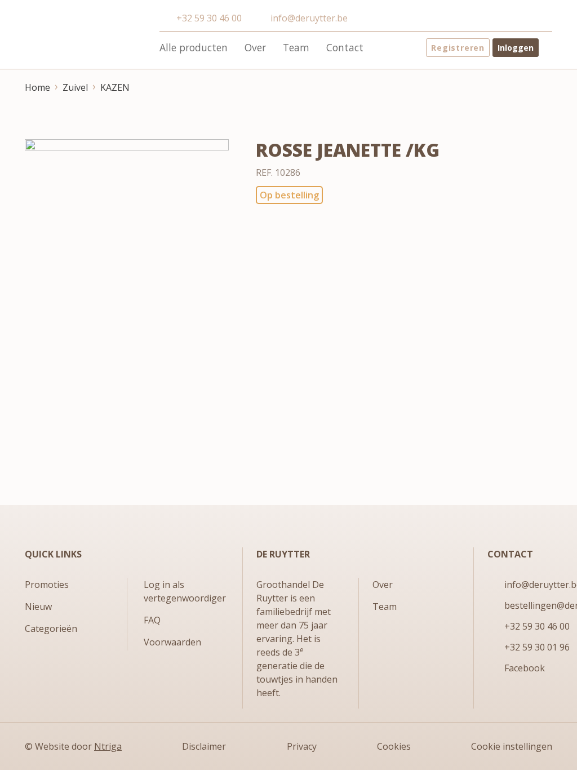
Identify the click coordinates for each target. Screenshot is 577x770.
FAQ (152, 620)
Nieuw (38, 606)
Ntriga (108, 746)
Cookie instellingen (511, 746)
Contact (344, 47)
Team (296, 47)
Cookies (394, 746)
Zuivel (75, 87)
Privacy (302, 746)
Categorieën (51, 628)
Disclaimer (204, 746)
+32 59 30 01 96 (537, 647)
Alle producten (193, 47)
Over (255, 47)
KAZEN (115, 87)
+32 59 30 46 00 (209, 18)
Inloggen (516, 47)
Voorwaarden (172, 642)
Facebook (524, 668)
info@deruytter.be (308, 18)
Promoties (47, 584)
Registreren (458, 47)
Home (37, 87)
